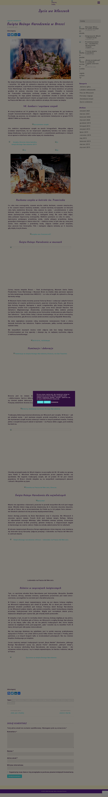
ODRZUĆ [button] (47, 402)
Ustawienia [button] (54, 402)
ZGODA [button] (40, 402)
